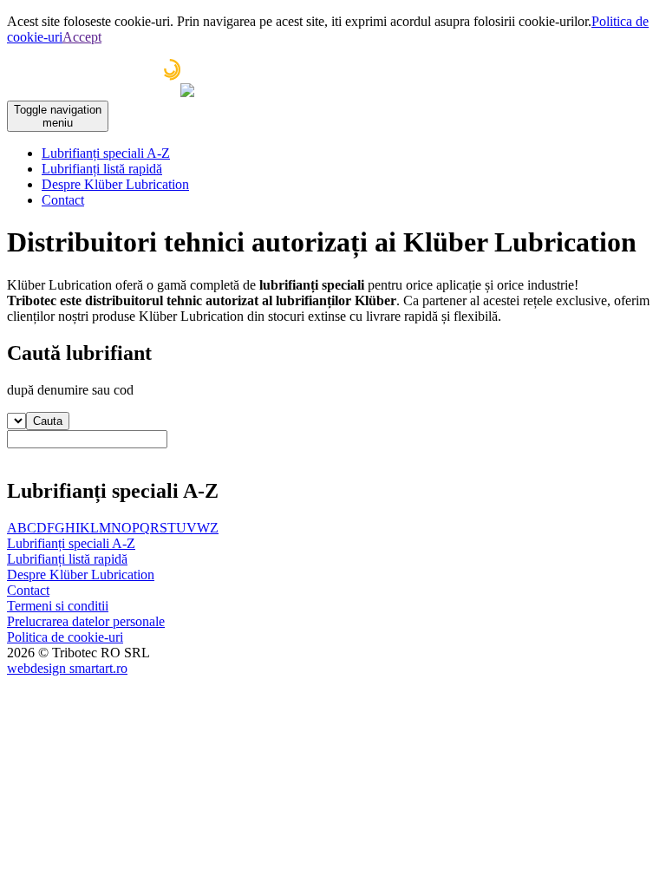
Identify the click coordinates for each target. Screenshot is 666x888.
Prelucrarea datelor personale (86, 621)
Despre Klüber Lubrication (115, 184)
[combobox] (333, 446)
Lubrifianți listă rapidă (102, 168)
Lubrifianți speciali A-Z (106, 153)
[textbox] (87, 439)
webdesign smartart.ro (67, 668)
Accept (81, 36)
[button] (47, 421)
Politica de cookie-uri (65, 637)
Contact (63, 200)
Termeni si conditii (57, 605)
